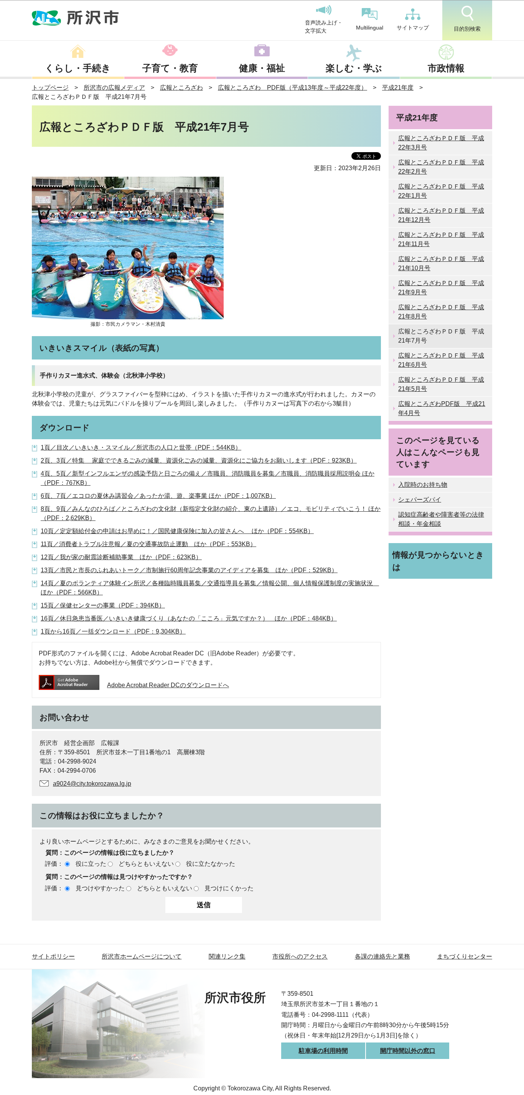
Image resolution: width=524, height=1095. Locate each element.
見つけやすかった (100, 888)
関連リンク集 (227, 956)
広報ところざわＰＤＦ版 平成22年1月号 (441, 191)
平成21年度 (398, 87)
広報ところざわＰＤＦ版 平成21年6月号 (441, 360)
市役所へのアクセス (300, 956)
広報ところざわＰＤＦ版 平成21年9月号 (441, 288)
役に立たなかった (210, 863)
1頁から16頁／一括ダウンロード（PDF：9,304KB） (113, 631)
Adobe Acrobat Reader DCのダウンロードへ (168, 685)
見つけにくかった (229, 888)
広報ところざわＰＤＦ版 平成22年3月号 (441, 143)
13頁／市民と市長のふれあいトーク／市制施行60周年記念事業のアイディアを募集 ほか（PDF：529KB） (189, 570)
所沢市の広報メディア (114, 87)
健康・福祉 (262, 68)
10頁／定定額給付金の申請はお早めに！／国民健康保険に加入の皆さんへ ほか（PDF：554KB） (177, 531)
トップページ (50, 87)
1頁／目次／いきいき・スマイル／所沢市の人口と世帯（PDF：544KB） (141, 447)
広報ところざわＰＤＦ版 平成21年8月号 (441, 312)
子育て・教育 (170, 68)
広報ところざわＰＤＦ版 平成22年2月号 (441, 167)
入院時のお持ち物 (422, 484)
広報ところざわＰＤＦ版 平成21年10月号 (441, 263)
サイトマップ (413, 28)
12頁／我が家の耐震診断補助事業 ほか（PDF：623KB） (121, 557)
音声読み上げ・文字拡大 (324, 27)
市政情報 (446, 68)
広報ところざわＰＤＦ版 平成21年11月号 (441, 239)
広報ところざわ (181, 87)
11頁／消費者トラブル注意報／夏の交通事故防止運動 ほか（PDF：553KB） (148, 544)
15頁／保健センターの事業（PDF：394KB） (103, 605)
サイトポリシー (53, 956)
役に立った (91, 863)
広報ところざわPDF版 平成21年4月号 (441, 408)
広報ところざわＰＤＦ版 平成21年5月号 (441, 384)
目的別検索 (467, 29)
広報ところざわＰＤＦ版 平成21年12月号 (441, 215)
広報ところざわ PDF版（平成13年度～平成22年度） (292, 87)
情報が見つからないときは (438, 560)
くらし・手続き (78, 68)
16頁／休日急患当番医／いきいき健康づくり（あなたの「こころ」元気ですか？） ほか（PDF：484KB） (189, 618)
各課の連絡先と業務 (382, 956)
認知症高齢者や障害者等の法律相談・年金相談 (441, 519)
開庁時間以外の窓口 (407, 1050)
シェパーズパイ (419, 499)
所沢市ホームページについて (141, 956)
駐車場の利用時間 (323, 1050)
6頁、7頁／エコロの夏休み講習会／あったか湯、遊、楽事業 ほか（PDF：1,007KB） (158, 496)
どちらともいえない (146, 863)
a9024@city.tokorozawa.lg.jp (92, 783)
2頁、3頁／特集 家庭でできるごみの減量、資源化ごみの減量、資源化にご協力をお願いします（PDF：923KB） (199, 460)
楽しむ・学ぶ (354, 68)
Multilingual (369, 28)
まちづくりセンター (464, 956)
